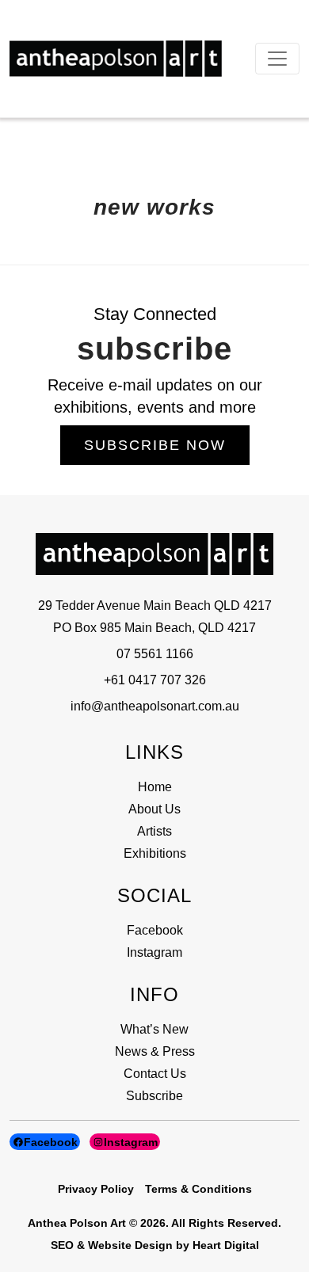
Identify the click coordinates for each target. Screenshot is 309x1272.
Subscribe (154, 1096)
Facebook (155, 930)
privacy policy (96, 1189)
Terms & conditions (198, 1189)
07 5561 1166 (154, 654)
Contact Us (155, 1073)
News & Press (155, 1051)
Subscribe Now (155, 445)
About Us (154, 809)
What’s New (154, 1029)
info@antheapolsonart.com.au (155, 706)
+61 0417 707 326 (155, 680)
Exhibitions (155, 853)
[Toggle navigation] (277, 58)
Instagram (154, 952)
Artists (154, 831)
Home (155, 787)
